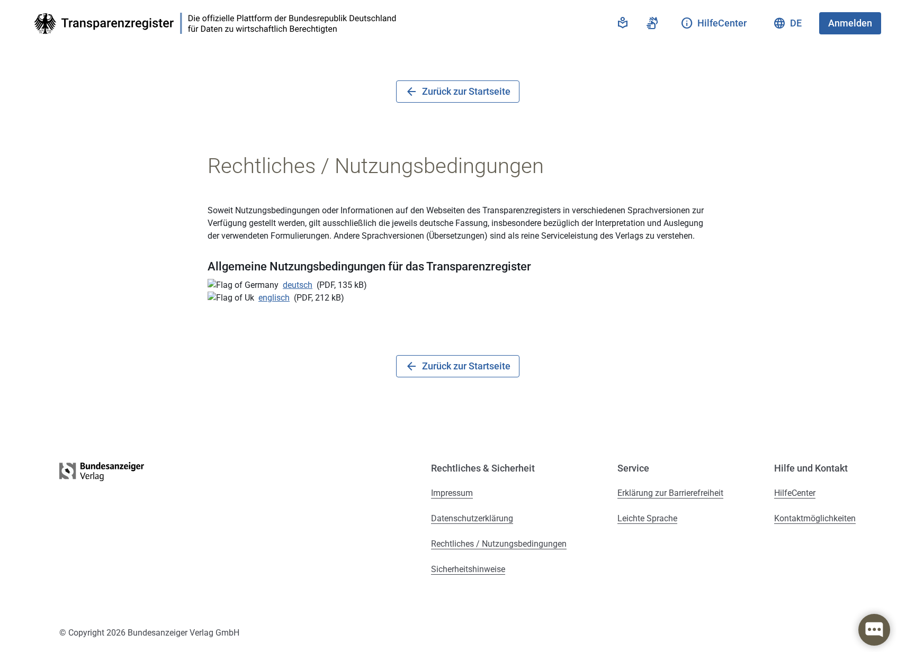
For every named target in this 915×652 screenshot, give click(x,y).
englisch (274, 298)
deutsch (297, 285)
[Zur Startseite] (218, 23)
